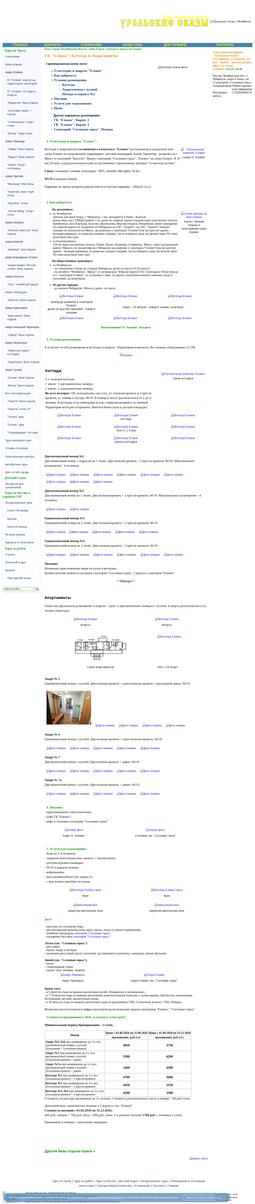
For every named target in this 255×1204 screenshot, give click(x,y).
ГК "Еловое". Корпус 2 (71, 120)
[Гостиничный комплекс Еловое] (194, 152)
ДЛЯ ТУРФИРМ (175, 44)
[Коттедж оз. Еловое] (69, 415)
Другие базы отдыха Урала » (70, 1151)
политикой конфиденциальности (106, 1197)
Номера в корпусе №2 (78, 94)
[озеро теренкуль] (73, 974)
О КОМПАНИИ (91, 44)
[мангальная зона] (85, 904)
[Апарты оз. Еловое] (85, 619)
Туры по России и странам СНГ (16, 494)
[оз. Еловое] (126, 354)
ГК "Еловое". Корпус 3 (71, 125)
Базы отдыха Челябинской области (66, 49)
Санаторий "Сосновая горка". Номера (83, 129)
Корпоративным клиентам (114, 1185)
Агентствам (86, 1185)
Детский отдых (15, 478)
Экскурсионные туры (154, 1181)
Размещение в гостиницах (188, 1181)
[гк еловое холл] (69, 426)
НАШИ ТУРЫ (132, 44)
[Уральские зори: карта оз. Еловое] (69, 438)
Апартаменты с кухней (79, 89)
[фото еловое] (56, 474)
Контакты (159, 1185)
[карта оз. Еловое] (194, 216)
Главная (173, 1185)
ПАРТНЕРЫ (225, 44)
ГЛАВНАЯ (20, 44)
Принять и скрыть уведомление (204, 1197)
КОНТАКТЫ (52, 44)
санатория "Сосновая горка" (92, 933)
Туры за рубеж (14, 548)
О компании (142, 1185)
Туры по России (106, 1181)
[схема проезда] (71, 296)
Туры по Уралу (15, 50)
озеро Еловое (96, 49)
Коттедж (68, 85)
